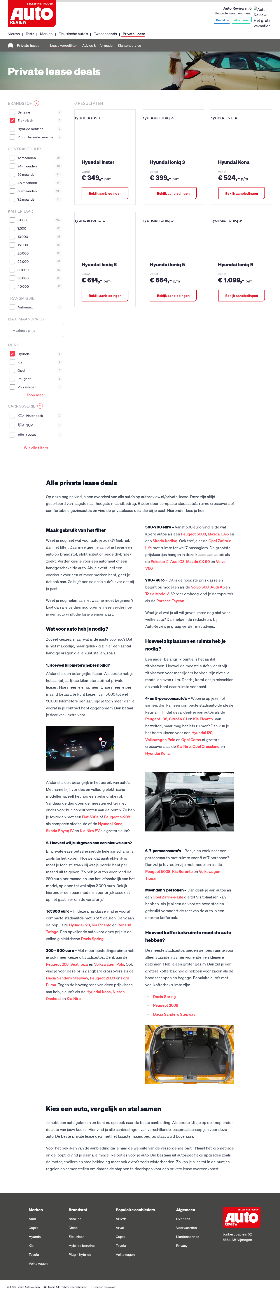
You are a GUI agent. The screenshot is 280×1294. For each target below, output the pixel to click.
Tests (30, 33)
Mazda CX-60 (198, 561)
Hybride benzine (39, 128)
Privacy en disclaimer (103, 1287)
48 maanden (39, 182)
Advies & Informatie (97, 45)
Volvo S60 (200, 586)
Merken (46, 33)
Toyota (34, 1254)
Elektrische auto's (73, 33)
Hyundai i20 (79, 924)
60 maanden (39, 191)
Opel (39, 370)
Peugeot (39, 378)
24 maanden (39, 166)
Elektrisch (39, 120)
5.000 (39, 220)
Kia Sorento (182, 871)
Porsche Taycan (170, 600)
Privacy (181, 1245)
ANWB (121, 1218)
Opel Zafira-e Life (168, 896)
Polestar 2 (159, 561)
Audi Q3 (177, 561)
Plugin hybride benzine (39, 137)
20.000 (39, 253)
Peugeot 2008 (102, 977)
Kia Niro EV (90, 830)
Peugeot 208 (57, 964)
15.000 (39, 245)
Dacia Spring (92, 938)
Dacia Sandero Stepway (67, 977)
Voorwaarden (186, 1227)
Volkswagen (39, 387)
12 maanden (39, 157)
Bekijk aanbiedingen (105, 193)
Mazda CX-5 (218, 533)
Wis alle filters (36, 447)
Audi (32, 1218)
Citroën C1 (178, 718)
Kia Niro (74, 998)
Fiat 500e (90, 816)
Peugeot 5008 (193, 533)
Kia (39, 362)
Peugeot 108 (156, 718)
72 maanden (39, 199)
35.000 (39, 278)
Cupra (33, 1227)
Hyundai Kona (110, 823)
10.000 (39, 236)
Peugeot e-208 (117, 816)
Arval (120, 1227)
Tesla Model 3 (157, 593)
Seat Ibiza (79, 964)
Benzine (39, 112)
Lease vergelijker (63, 45)
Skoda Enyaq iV (60, 830)
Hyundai (39, 353)
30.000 (39, 269)
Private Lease (134, 33)
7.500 (39, 228)
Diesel (74, 1227)
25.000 (39, 261)
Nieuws (14, 33)
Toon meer (35, 394)
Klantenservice (129, 45)
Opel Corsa (191, 739)
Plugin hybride (80, 1254)
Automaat (39, 307)
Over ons (183, 1218)
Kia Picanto (101, 924)
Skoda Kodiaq (165, 540)
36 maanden (39, 174)
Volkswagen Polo (109, 964)
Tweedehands (105, 33)
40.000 (39, 286)
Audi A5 (217, 586)
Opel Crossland (206, 746)
